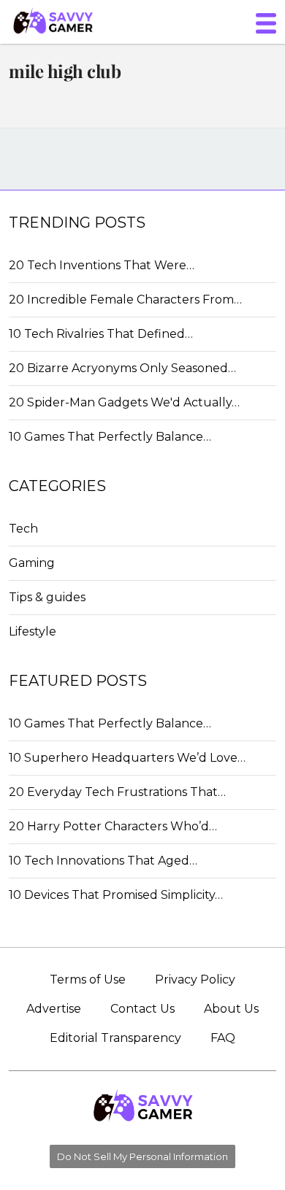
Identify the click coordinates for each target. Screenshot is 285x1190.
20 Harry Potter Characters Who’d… (113, 826)
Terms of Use (88, 979)
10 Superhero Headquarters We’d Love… (127, 758)
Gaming (32, 563)
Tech (23, 529)
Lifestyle (32, 631)
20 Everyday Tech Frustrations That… (117, 792)
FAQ (222, 1038)
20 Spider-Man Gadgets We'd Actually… (124, 402)
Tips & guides (47, 597)
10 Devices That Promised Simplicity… (116, 895)
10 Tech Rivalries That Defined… (101, 334)
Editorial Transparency (115, 1038)
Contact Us (142, 1009)
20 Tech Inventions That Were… (101, 265)
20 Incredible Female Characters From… (125, 299)
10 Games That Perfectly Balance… (110, 437)
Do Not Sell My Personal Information (142, 1156)
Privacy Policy (195, 979)
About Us (231, 1009)
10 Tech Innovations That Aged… (103, 861)
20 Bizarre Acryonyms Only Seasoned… (122, 368)
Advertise (53, 1009)
